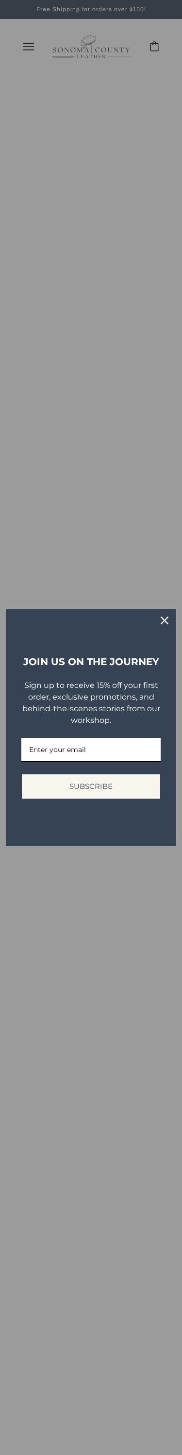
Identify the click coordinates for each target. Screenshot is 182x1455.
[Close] (164, 620)
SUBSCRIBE (91, 786)
